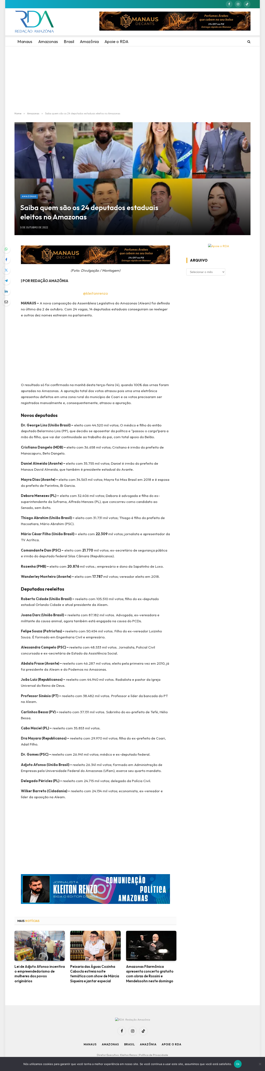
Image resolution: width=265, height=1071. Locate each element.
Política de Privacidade (153, 1055)
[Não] (260, 1064)
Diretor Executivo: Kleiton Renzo (117, 1055)
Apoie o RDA (171, 1044)
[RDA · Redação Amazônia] (34, 21)
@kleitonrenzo (95, 293)
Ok (238, 1064)
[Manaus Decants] (175, 22)
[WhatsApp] (6, 249)
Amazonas (29, 196)
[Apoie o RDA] (218, 246)
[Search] (249, 41)
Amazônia (148, 1044)
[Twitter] (6, 270)
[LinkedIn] (6, 291)
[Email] (6, 302)
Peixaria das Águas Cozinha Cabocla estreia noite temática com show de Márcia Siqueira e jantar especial (94, 973)
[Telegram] (6, 280)
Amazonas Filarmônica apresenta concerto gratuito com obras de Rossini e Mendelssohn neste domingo (149, 973)
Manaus (90, 1044)
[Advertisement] (132, 79)
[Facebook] (6, 259)
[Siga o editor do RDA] (95, 890)
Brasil (129, 1044)
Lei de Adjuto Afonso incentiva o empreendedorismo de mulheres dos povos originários (39, 973)
